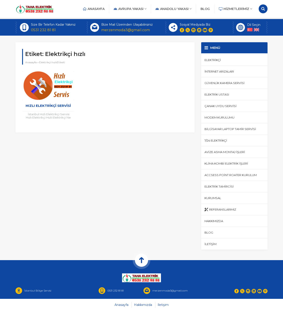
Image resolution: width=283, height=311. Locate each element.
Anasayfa (31, 62)
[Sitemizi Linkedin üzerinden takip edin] (199, 30)
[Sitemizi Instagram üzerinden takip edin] (193, 30)
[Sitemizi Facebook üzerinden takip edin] (182, 30)
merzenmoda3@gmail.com (125, 30)
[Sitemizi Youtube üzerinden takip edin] (205, 30)
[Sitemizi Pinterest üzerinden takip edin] (210, 30)
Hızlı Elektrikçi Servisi (48, 106)
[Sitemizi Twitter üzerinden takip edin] (187, 30)
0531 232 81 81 (43, 30)
